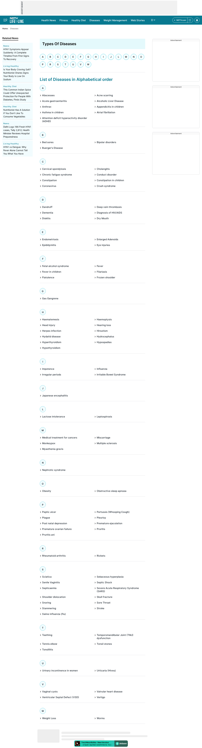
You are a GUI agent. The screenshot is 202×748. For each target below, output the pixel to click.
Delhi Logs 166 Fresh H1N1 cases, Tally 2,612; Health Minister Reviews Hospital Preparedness (17, 131)
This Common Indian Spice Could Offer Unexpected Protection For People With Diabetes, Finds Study (17, 94)
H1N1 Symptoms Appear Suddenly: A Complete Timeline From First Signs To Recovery (16, 54)
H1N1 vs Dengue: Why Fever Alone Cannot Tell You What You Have (15, 150)
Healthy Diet (78, 20)
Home (5, 28)
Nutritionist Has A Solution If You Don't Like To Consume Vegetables (16, 113)
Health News (48, 20)
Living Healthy (11, 66)
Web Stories (138, 20)
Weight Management (115, 20)
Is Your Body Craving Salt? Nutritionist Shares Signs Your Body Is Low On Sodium (17, 74)
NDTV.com (181, 20)
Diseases (94, 20)
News (6, 46)
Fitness (63, 20)
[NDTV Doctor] (17, 19)
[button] (197, 20)
